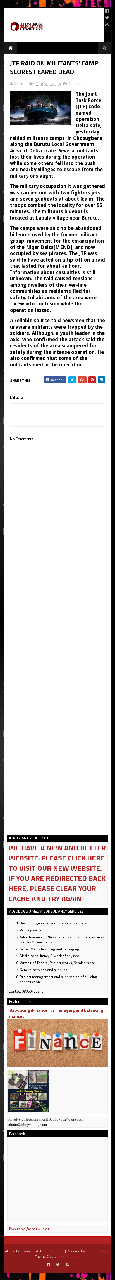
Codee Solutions (98, 1251)
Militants (75, 83)
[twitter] (107, 17)
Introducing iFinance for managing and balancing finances (55, 1013)
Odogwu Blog (54, 1251)
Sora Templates (68, 1256)
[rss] (107, 24)
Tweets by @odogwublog (29, 1229)
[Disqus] (57, 604)
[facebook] (107, 11)
